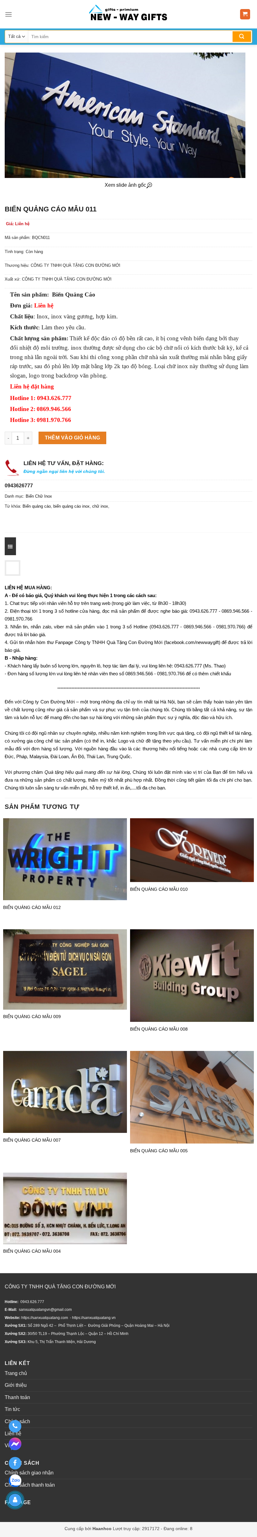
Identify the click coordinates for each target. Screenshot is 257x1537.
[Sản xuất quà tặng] (128, 14)
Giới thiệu (16, 1385)
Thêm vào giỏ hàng (72, 437)
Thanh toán (17, 1397)
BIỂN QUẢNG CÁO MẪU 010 (159, 889)
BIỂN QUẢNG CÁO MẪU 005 (159, 1150)
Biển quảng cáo (37, 506)
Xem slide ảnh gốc (125, 185)
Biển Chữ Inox (39, 496)
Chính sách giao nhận (29, 1472)
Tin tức (12, 1409)
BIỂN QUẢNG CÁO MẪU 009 (32, 1016)
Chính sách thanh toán (30, 1485)
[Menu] (8, 14)
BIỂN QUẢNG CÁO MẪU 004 (32, 1251)
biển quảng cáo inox (71, 506)
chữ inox (100, 506)
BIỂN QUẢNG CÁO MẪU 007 (32, 1140)
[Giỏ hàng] (245, 14)
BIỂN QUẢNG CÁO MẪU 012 (32, 907)
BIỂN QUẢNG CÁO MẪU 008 (159, 1029)
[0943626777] (15, 1426)
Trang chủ (16, 1373)
